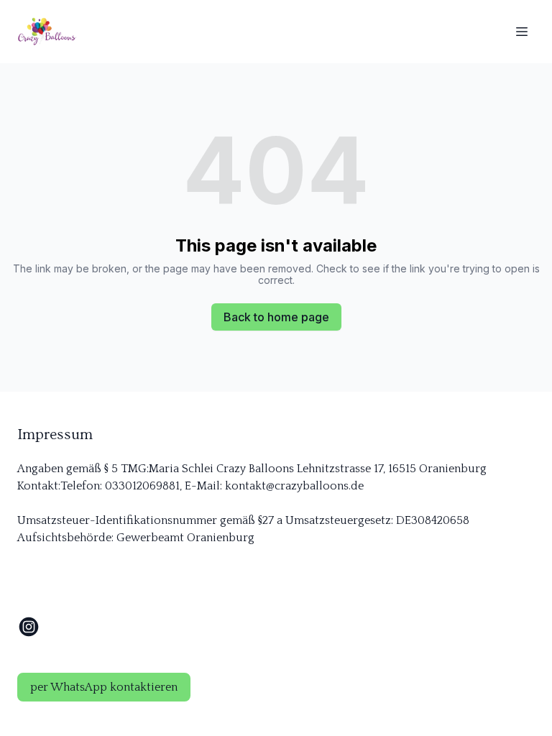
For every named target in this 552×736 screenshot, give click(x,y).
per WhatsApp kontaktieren (104, 687)
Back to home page (276, 317)
